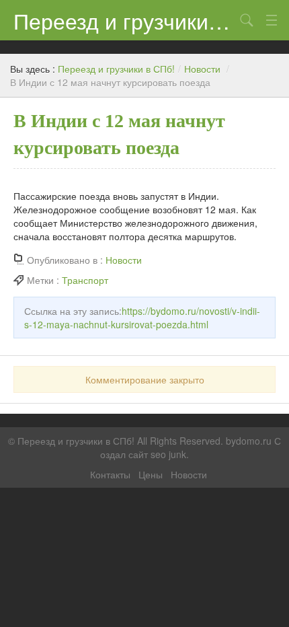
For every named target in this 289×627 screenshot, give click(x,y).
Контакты (110, 474)
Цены (150, 474)
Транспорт (85, 280)
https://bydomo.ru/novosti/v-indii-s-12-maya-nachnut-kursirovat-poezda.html (142, 317)
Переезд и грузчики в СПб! (124, 20)
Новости (202, 68)
